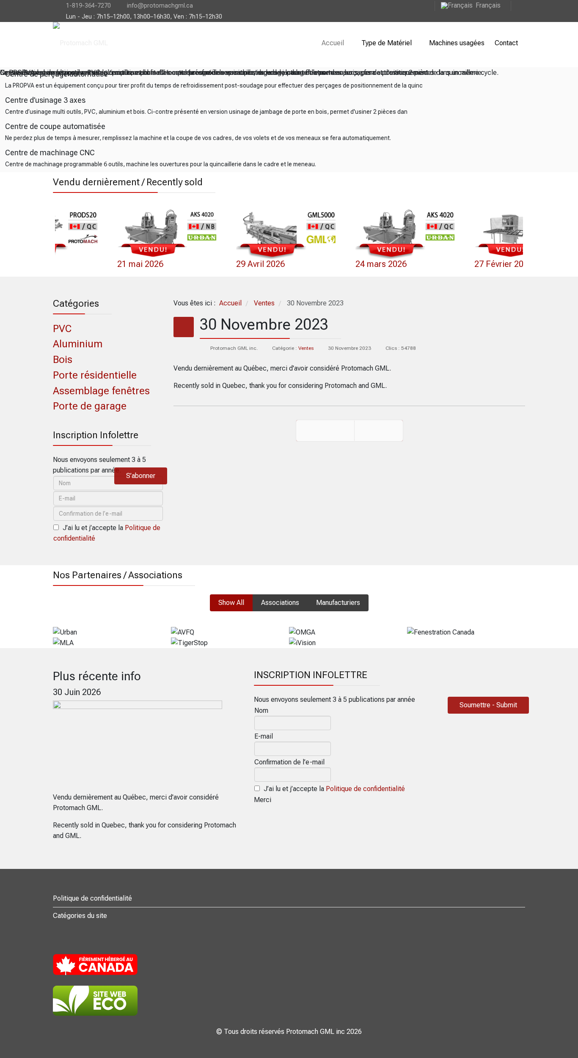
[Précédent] (325, 430)
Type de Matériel (386, 43)
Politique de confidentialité (365, 789)
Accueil (333, 43)
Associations (280, 603)
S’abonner (140, 476)
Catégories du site (80, 916)
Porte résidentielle (95, 375)
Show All (231, 603)
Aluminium (77, 344)
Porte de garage (90, 406)
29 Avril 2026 (142, 264)
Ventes (306, 348)
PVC (62, 329)
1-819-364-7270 (88, 5)
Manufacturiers (338, 603)
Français (488, 5)
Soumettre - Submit (488, 705)
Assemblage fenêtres (101, 391)
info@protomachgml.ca (160, 5)
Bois (62, 359)
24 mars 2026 (262, 264)
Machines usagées (456, 43)
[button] (47, 229)
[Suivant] (379, 430)
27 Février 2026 (385, 264)
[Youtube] (518, 5)
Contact (506, 43)
